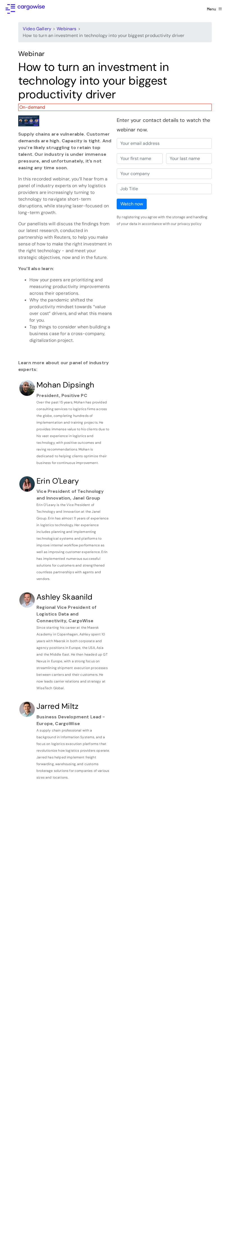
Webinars (66, 29)
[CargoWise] (25, 9)
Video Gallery (37, 29)
